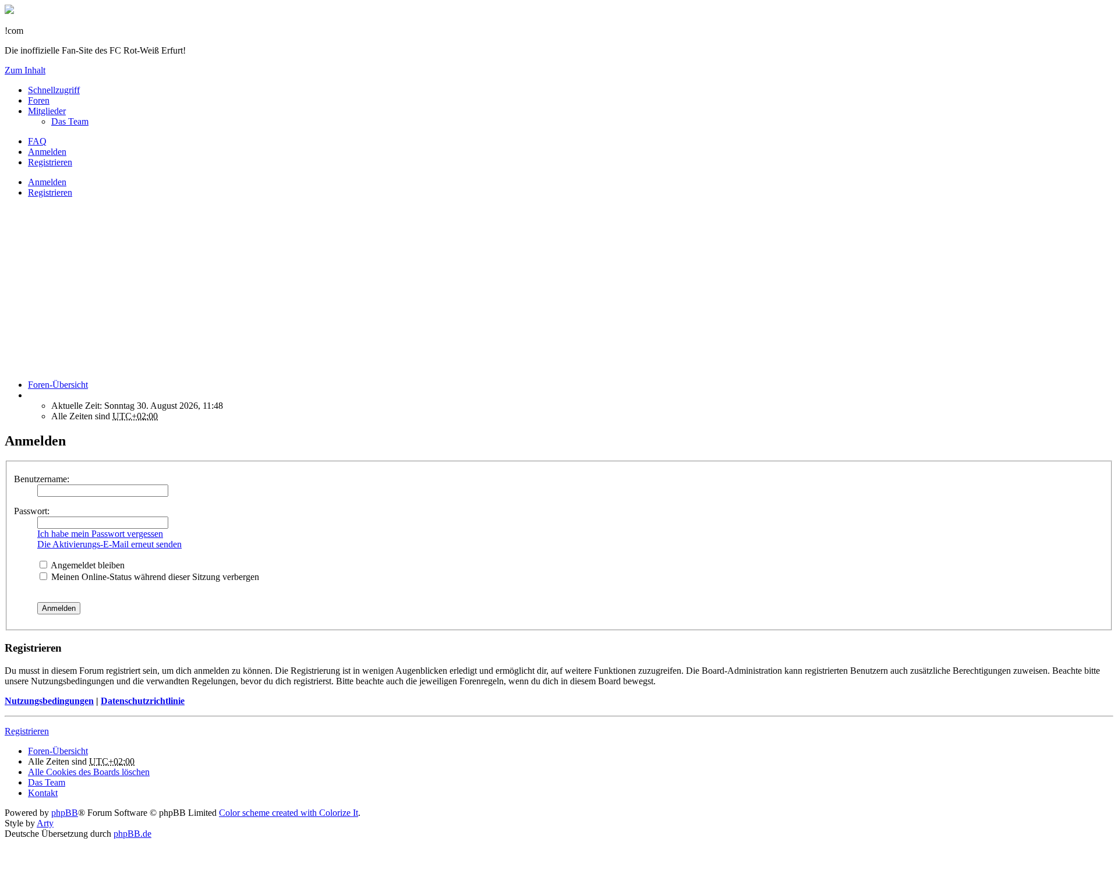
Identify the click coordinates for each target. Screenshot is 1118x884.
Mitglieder (47, 111)
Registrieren (50, 192)
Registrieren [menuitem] (50, 162)
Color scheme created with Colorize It (288, 813)
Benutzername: (41, 479)
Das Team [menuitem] (70, 121)
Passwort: (31, 511)
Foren (38, 100)
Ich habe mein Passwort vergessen (100, 534)
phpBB (64, 813)
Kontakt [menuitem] (43, 793)
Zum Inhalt (25, 70)
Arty (45, 823)
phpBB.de (132, 834)
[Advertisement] (354, 288)
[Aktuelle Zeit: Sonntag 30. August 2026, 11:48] (31, 395)
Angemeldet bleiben (87, 565)
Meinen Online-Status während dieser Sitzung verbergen (154, 577)
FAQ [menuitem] (37, 141)
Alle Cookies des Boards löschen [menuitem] (89, 772)
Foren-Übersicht (58, 751)
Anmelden (47, 182)
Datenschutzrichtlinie (143, 701)
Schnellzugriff (54, 90)
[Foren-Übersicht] (9, 11)
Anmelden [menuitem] (47, 152)
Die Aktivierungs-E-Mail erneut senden (109, 544)
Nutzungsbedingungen (49, 701)
